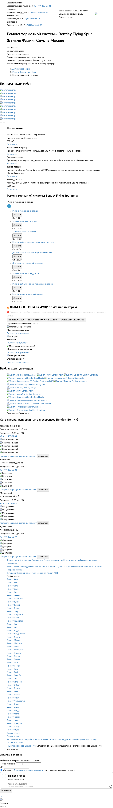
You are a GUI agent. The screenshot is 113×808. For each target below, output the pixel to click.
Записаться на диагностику (63, 739)
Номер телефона (7, 764)
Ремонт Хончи (13, 714)
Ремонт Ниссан (14, 653)
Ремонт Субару (13, 685)
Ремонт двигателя (71, 560)
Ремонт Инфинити (15, 615)
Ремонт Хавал (13, 708)
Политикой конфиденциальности (28, 770)
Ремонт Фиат (13, 698)
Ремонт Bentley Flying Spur (24, 72)
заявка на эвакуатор (72, 320)
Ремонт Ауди (12, 579)
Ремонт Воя (12, 592)
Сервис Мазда (13, 733)
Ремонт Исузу (13, 618)
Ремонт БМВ (12, 586)
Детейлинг (12, 573)
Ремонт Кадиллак (15, 621)
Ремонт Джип (13, 608)
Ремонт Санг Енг (14, 675)
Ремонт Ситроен (14, 682)
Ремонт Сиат (12, 679)
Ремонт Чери (12, 720)
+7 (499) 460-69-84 (42, 6)
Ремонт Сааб (12, 672)
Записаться (12, 144)
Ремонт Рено (12, 669)
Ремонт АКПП (53, 573)
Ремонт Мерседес (15, 643)
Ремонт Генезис (14, 596)
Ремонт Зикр (12, 612)
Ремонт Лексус (13, 637)
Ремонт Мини (13, 647)
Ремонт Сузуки (13, 688)
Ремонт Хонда (13, 711)
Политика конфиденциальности (21, 746)
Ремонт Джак (13, 602)
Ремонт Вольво (14, 589)
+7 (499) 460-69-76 (31, 19)
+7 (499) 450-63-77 (33, 25)
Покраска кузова (14, 570)
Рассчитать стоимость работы (20, 739)
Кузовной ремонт (25, 573)
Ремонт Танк (12, 692)
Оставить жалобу (15, 743)
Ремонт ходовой (41, 567)
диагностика (16, 320)
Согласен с (23, 770)
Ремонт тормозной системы (89, 567)
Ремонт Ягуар (13, 730)
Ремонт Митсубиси (15, 650)
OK (1, 797)
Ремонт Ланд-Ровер (16, 634)
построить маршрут (9, 456)
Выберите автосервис (9, 761)
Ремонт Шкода (13, 727)
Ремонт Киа (12, 627)
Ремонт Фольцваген (16, 701)
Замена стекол (39, 573)
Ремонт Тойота (13, 695)
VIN (1, 767)
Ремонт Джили (13, 605)
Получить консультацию (18, 333)
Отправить (6, 790)
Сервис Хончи (13, 736)
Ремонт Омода (13, 656)
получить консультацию (42, 320)
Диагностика (37, 560)
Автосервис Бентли (21, 69)
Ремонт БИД (12, 583)
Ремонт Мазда (13, 640)
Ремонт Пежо (13, 663)
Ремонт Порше (13, 666)
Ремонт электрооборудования (20, 567)
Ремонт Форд (13, 704)
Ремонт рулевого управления (63, 567)
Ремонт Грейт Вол (15, 599)
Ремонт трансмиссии (53, 560)
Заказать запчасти (43, 739)
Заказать (17, 215)
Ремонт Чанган (13, 717)
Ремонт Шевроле (14, 724)
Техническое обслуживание (19, 560)
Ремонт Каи (12, 624)
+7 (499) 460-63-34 (39, 13)
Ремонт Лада (13, 631)
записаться (43, 456)
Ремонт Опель (13, 659)
